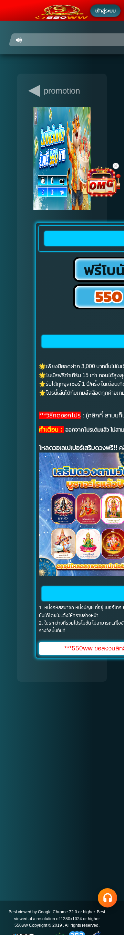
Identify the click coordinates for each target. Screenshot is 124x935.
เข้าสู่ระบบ (105, 10)
